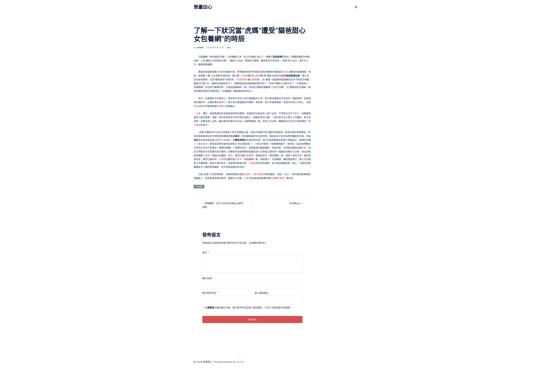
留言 (205, 252)
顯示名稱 (207, 278)
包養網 (293, 60)
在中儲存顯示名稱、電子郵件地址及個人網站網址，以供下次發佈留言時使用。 (248, 307)
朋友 (229, 48)
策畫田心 (203, 7)
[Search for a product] (356, 7)
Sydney (240, 361)
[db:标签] (199, 186)
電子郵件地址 (210, 292)
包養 (238, 60)
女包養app (294, 203)
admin (200, 48)
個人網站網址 (261, 292)
